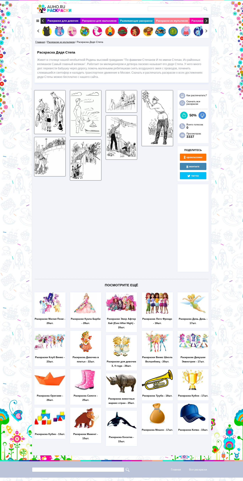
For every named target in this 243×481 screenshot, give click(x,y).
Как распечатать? (196, 95)
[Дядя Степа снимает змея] (121, 157)
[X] (193, 175)
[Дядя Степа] (121, 110)
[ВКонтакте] (193, 166)
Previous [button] (43, 21)
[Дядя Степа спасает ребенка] (49, 174)
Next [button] (206, 21)
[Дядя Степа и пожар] (85, 178)
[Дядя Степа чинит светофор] (157, 143)
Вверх (184, 115)
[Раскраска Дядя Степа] (49, 131)
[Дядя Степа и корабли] (85, 134)
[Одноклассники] (193, 157)
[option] (63, 21)
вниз (202, 115)
